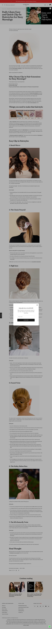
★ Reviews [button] (0, 315)
